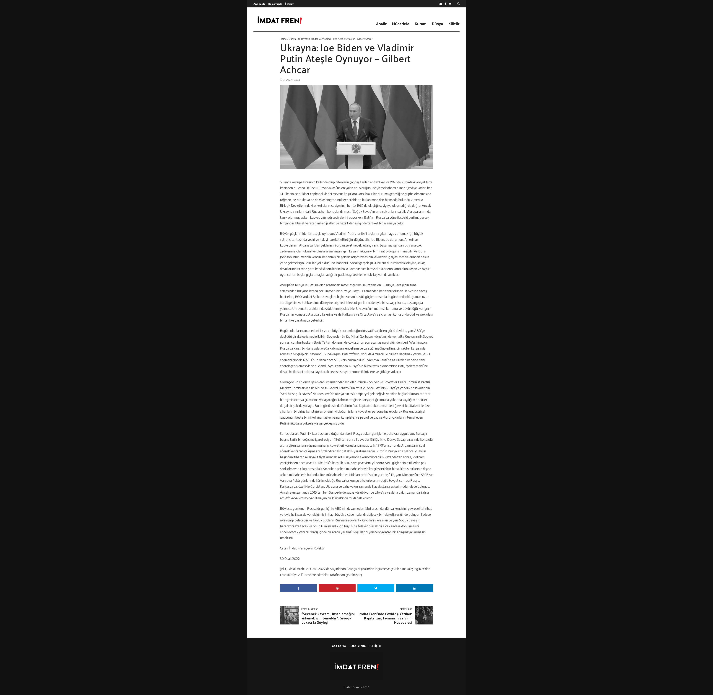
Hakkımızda (275, 3)
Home (283, 38)
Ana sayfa (259, 3)
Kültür (454, 24)
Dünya (437, 24)
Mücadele (400, 24)
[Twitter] (450, 3)
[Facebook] (445, 3)
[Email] (440, 3)
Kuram (421, 24)
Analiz (381, 24)
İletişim (289, 3)
